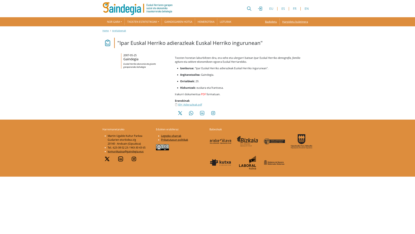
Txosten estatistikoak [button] (142, 22)
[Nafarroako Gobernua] (274, 162)
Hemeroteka (206, 22)
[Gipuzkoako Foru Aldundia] (301, 141)
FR (294, 8)
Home (105, 30)
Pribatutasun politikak (174, 140)
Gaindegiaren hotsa (178, 22)
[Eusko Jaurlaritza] (274, 141)
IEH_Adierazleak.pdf (190, 104)
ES (283, 8)
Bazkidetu (271, 22)
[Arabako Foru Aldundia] (220, 141)
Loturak (225, 22)
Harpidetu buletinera (295, 22)
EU (271, 8)
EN (307, 8)
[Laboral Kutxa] (248, 163)
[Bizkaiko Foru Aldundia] (248, 141)
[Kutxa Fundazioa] (220, 162)
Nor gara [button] (113, 22)
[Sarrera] (138, 8)
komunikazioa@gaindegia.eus (126, 151)
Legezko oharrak (171, 136)
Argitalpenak (119, 30)
